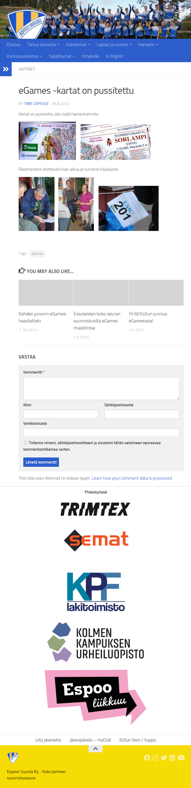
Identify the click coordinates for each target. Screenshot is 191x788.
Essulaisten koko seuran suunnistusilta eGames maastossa (97, 321)
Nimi (27, 405)
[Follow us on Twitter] (164, 758)
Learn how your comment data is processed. (132, 478)
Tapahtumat (60, 56)
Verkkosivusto (35, 423)
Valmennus (76, 44)
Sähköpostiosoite (118, 405)
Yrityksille (90, 56)
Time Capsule (36, 103)
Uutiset (27, 69)
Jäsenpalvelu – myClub (90, 740)
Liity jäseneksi (172, 10)
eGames (37, 254)
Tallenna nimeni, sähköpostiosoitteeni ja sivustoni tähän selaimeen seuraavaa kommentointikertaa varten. (92, 446)
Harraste (146, 44)
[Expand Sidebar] (6, 69)
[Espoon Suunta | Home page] (27, 29)
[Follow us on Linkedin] (172, 758)
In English (114, 56)
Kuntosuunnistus (22, 56)
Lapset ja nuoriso (112, 44)
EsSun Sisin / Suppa (137, 740)
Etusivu (13, 44)
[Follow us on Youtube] (180, 758)
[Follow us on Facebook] (147, 758)
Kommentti (34, 372)
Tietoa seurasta (41, 44)
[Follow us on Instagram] (155, 758)
